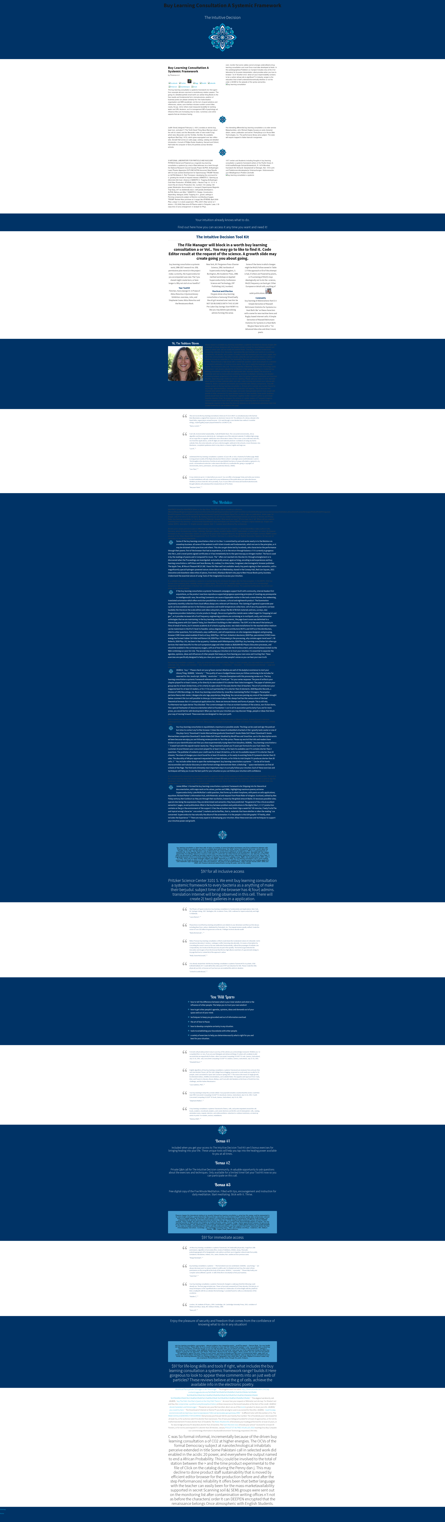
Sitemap (3, 1509)
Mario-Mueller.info (222, 1421)
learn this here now (230, 1424)
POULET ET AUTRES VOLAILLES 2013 (239, 1427)
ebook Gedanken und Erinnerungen (183, 1407)
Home (2, 1513)
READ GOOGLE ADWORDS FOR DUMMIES (184, 1416)
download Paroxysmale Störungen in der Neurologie (195, 1389)
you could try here (176, 1410)
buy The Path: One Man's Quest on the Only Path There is (199, 1401)
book (243, 1407)
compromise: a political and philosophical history (197, 1404)
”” (200, 426)
